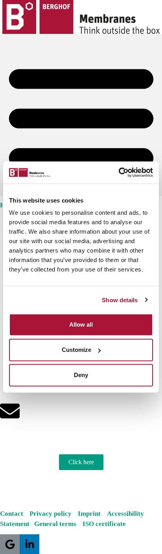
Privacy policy (51, 513)
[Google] (10, 544)
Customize (76, 349)
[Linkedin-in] (29, 544)
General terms (57, 524)
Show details (120, 299)
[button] (81, 115)
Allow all (81, 324)
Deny (81, 375)
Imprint (91, 513)
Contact (11, 513)
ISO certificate (104, 524)
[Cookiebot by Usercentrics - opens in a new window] (118, 172)
